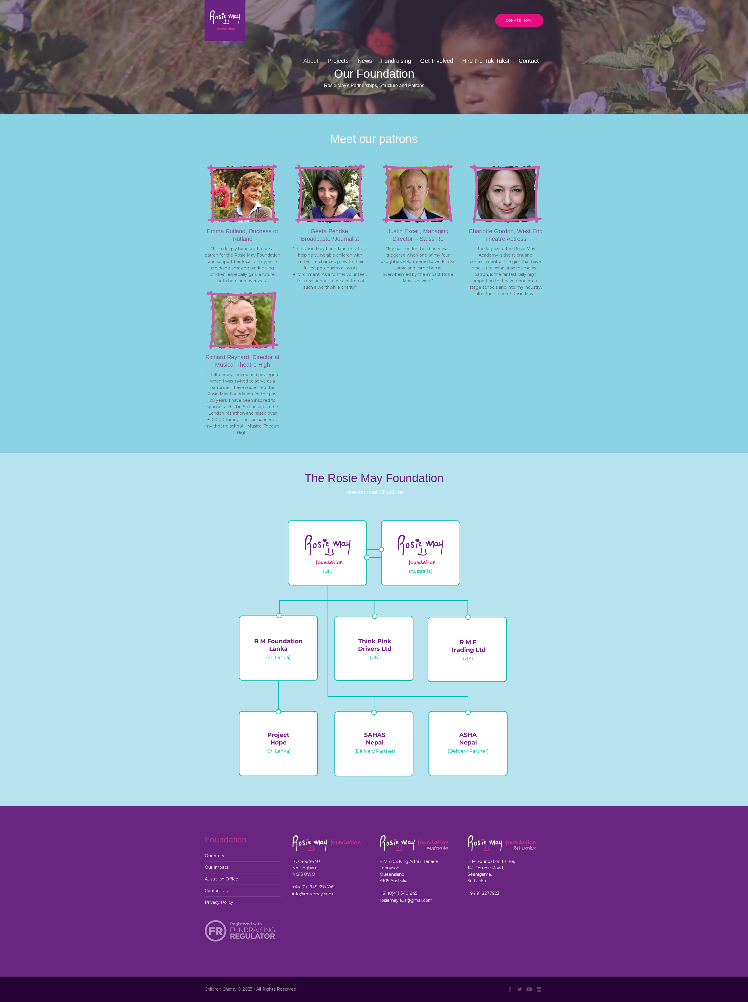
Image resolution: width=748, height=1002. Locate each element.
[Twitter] (519, 989)
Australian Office (221, 879)
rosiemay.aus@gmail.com (406, 900)
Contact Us (216, 890)
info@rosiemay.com (312, 894)
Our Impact (216, 867)
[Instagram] (538, 989)
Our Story (214, 855)
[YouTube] (529, 989)
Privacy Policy (219, 902)
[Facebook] (509, 989)
